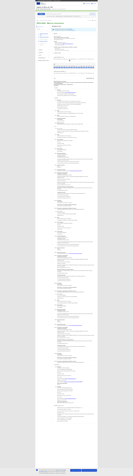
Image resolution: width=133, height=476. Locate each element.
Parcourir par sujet (76, 16)
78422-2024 (72, 30)
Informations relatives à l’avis (43, 60)
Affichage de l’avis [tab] (40, 26)
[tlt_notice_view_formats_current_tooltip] (93, 78)
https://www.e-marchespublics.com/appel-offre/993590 (73, 381)
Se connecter (87, 3)
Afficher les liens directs (44, 37)
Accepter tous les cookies (75, 470)
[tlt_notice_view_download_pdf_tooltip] (54, 67)
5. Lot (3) (39, 55)
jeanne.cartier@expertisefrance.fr (67, 43)
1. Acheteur (40, 49)
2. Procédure (40, 52)
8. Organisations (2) (41, 57)
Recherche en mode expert (68, 16)
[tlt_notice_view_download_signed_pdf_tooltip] (69, 60)
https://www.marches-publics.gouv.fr (76, 170)
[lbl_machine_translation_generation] (65, 71)
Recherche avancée (59, 16)
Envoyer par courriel (43, 41)
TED (37, 20)
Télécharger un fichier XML (44, 34)
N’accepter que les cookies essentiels (89, 470)
